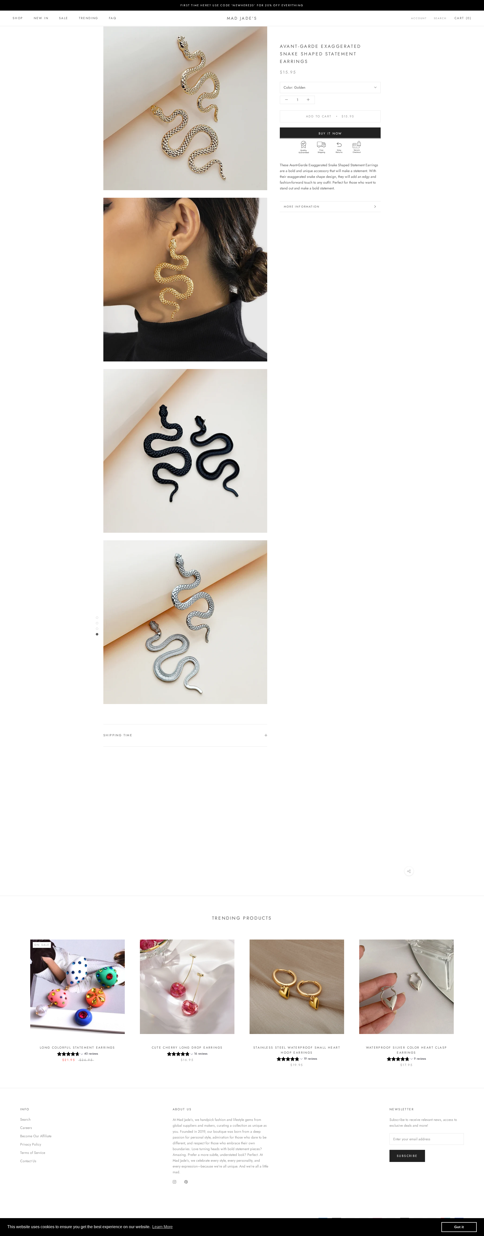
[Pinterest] (186, 1182)
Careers (26, 1127)
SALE (63, 18)
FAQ (112, 18)
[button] (77, 1054)
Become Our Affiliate (35, 1136)
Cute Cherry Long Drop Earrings (187, 1047)
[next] (468, 998)
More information (302, 207)
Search (440, 18)
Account (419, 18)
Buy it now (330, 133)
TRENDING (88, 18)
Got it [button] (459, 1227)
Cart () (463, 18)
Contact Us (28, 1160)
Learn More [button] (162, 1227)
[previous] (15, 998)
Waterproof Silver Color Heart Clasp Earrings (406, 1050)
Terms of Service (32, 1152)
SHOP (18, 18)
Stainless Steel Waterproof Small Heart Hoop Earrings (296, 1050)
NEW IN (41, 18)
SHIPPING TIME (117, 735)
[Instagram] (174, 1182)
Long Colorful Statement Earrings (77, 1047)
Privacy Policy (30, 1144)
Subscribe (407, 1156)
